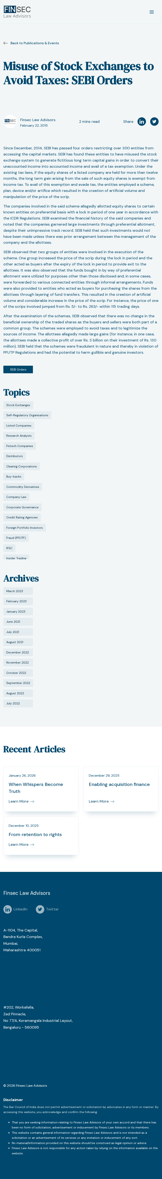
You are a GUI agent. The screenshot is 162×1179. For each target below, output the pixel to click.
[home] (18, 11)
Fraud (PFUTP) (16, 538)
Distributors (14, 456)
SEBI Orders (18, 369)
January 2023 (15, 611)
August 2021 (14, 642)
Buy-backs (13, 476)
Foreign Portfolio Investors (24, 528)
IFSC (9, 548)
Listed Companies (18, 425)
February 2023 (16, 601)
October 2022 (16, 673)
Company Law (16, 497)
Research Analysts (19, 436)
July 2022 (13, 703)
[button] (152, 11)
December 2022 (17, 652)
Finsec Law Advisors (37, 119)
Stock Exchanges (18, 405)
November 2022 (17, 662)
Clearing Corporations (21, 466)
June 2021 (13, 622)
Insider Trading (16, 558)
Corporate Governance (22, 507)
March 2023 (14, 591)
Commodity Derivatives (22, 487)
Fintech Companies (19, 446)
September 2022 (18, 683)
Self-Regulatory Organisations (27, 415)
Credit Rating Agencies (22, 517)
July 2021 (12, 632)
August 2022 (15, 693)
